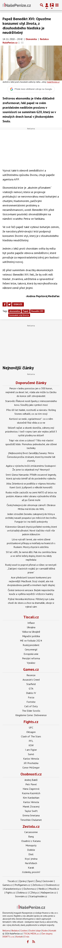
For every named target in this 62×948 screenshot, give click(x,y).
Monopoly (31, 845)
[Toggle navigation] (56, 5)
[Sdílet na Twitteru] (9, 304)
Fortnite (31, 701)
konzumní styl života (19, 315)
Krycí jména (31, 858)
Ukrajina (31, 627)
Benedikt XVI (37, 311)
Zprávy (22, 881)
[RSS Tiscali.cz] (33, 941)
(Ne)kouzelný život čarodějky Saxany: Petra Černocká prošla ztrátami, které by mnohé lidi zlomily (31, 456)
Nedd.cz (42, 888)
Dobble (31, 849)
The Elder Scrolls (31, 710)
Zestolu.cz (31, 826)
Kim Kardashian (31, 797)
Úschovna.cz (30, 888)
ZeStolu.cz (38, 884)
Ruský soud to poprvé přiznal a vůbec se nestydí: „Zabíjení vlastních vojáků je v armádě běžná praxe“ (31, 568)
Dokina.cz (22, 892)
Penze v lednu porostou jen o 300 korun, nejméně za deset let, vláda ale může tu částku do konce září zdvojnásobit (31, 392)
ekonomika (14, 311)
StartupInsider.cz (38, 896)
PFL (31, 740)
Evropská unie (31, 653)
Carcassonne (31, 832)
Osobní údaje (35, 930)
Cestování (48, 881)
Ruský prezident (31, 645)
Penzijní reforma (31, 658)
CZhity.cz (34, 892)
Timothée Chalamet (31, 819)
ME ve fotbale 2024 (31, 640)
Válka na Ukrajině (31, 631)
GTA (31, 688)
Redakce (15, 930)
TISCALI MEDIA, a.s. (32, 933)
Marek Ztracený (31, 806)
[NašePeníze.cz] (17, 5)
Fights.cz (31, 721)
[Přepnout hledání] (41, 5)
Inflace (31, 622)
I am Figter (31, 749)
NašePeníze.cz (53, 82)
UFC (31, 727)
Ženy (38, 881)
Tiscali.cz (31, 617)
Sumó (31, 754)
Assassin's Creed (31, 679)
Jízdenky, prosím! (31, 872)
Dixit (31, 854)
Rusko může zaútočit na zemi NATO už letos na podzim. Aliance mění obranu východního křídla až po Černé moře (31, 496)
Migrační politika (31, 636)
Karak (31, 867)
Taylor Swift (31, 811)
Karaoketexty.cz (12, 888)
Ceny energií (31, 649)
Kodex (45, 930)
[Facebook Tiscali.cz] (27, 941)
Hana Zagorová (31, 788)
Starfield (31, 684)
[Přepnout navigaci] (46, 5)
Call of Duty (31, 706)
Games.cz (31, 669)
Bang (31, 836)
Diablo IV (31, 693)
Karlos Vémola (31, 758)
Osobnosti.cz (31, 774)
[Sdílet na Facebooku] (5, 304)
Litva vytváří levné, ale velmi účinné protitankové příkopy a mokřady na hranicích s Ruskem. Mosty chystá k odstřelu (31, 543)
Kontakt (52, 930)
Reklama (6, 930)
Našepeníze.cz (48, 892)
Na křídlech (31, 863)
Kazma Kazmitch (31, 793)
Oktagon (31, 732)
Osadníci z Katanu (31, 841)
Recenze (31, 675)
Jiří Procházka (31, 763)
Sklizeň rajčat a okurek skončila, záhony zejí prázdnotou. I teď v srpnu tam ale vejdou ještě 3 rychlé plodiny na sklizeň (31, 431)
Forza (31, 697)
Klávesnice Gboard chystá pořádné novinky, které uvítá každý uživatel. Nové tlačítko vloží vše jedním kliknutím (31, 530)
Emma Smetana (31, 815)
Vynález (31, 662)
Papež (25, 311)
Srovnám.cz (21, 896)
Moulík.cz (54, 888)
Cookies (24, 930)
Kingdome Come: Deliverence (31, 715)
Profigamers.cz (22, 884)
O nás (26, 936)
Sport (31, 881)
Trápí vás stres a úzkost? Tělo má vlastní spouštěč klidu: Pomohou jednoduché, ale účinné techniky (31, 444)
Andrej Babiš (31, 779)
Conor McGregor (31, 767)
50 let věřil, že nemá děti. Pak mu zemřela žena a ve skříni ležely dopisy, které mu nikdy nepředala (31, 555)
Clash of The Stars (31, 736)
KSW (31, 745)
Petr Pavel (31, 784)
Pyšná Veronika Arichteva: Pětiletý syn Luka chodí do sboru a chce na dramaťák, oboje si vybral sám (31, 602)
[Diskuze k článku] (22, 42)
